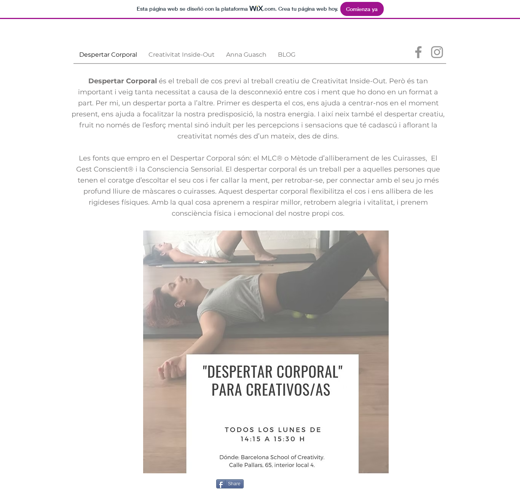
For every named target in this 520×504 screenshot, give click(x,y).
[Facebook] (418, 52)
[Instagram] (437, 52)
